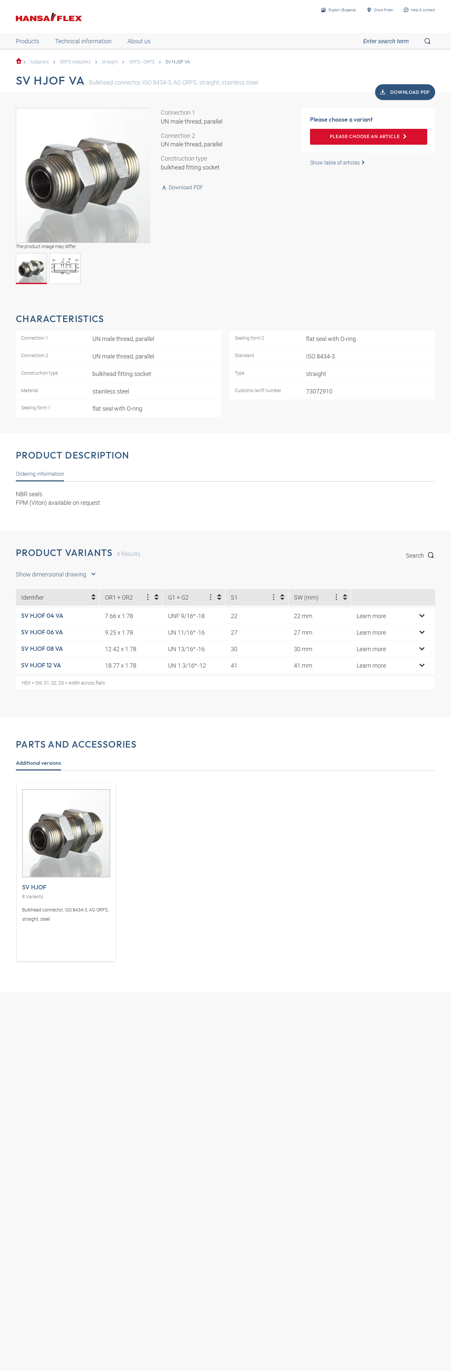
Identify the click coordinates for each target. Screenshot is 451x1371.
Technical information (83, 41)
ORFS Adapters (75, 61)
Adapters (39, 61)
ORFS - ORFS (142, 61)
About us (139, 41)
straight (110, 61)
